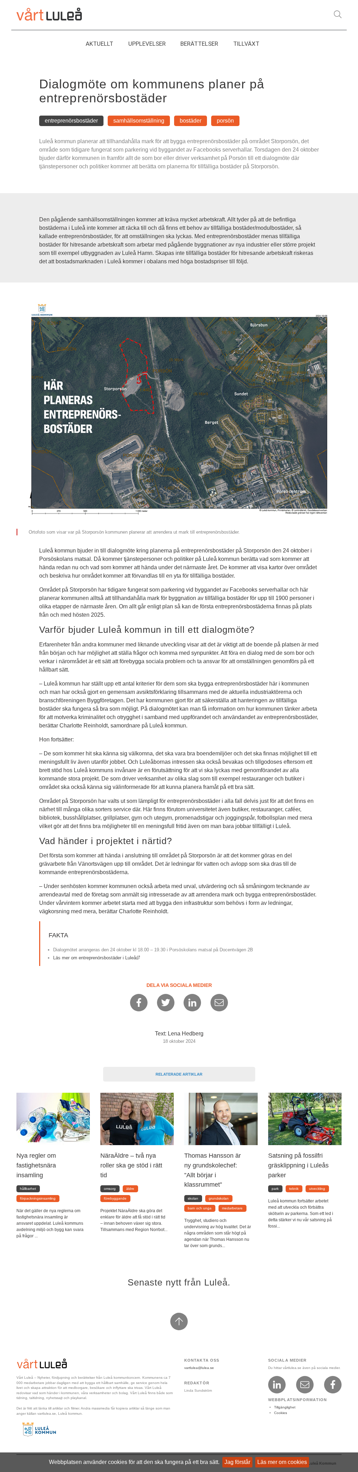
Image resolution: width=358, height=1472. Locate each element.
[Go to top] (179, 1321)
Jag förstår (237, 1462)
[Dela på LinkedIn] (192, 1002)
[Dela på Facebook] (139, 1002)
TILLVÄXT (246, 43)
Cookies (280, 1413)
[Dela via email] (219, 1002)
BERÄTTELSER (199, 43)
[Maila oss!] (305, 1384)
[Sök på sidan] (338, 14)
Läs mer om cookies (282, 1462)
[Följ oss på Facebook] (333, 1384)
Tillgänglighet (284, 1407)
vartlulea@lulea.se (199, 1368)
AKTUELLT (99, 43)
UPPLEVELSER (147, 43)
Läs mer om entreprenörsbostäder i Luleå (96, 957)
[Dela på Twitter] (165, 1002)
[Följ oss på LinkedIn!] (277, 1384)
